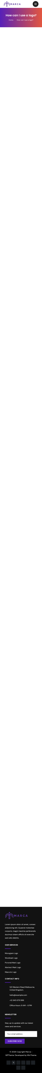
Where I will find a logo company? (19, 703)
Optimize (26, 902)
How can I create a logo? (15, 688)
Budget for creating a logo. (16, 693)
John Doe (15, 755)
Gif (6, 864)
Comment (11, 571)
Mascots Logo (10, 972)
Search (32, 665)
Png (6, 880)
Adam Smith (25, 82)
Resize (9, 909)
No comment (11, 85)
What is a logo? (11, 682)
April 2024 (9, 832)
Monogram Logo (11, 953)
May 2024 (9, 827)
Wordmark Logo (11, 958)
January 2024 (11, 848)
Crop (8, 902)
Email (9, 617)
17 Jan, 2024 (11, 82)
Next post (20, 501)
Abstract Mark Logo (13, 967)
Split (25, 909)
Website (9, 628)
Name (9, 606)
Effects (16, 902)
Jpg (6, 869)
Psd (6, 885)
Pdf (6, 874)
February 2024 (11, 843)
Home (11, 20)
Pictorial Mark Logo (12, 963)
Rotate (17, 909)
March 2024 (10, 837)
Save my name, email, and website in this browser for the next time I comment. (21, 642)
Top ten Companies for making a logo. (21, 698)
